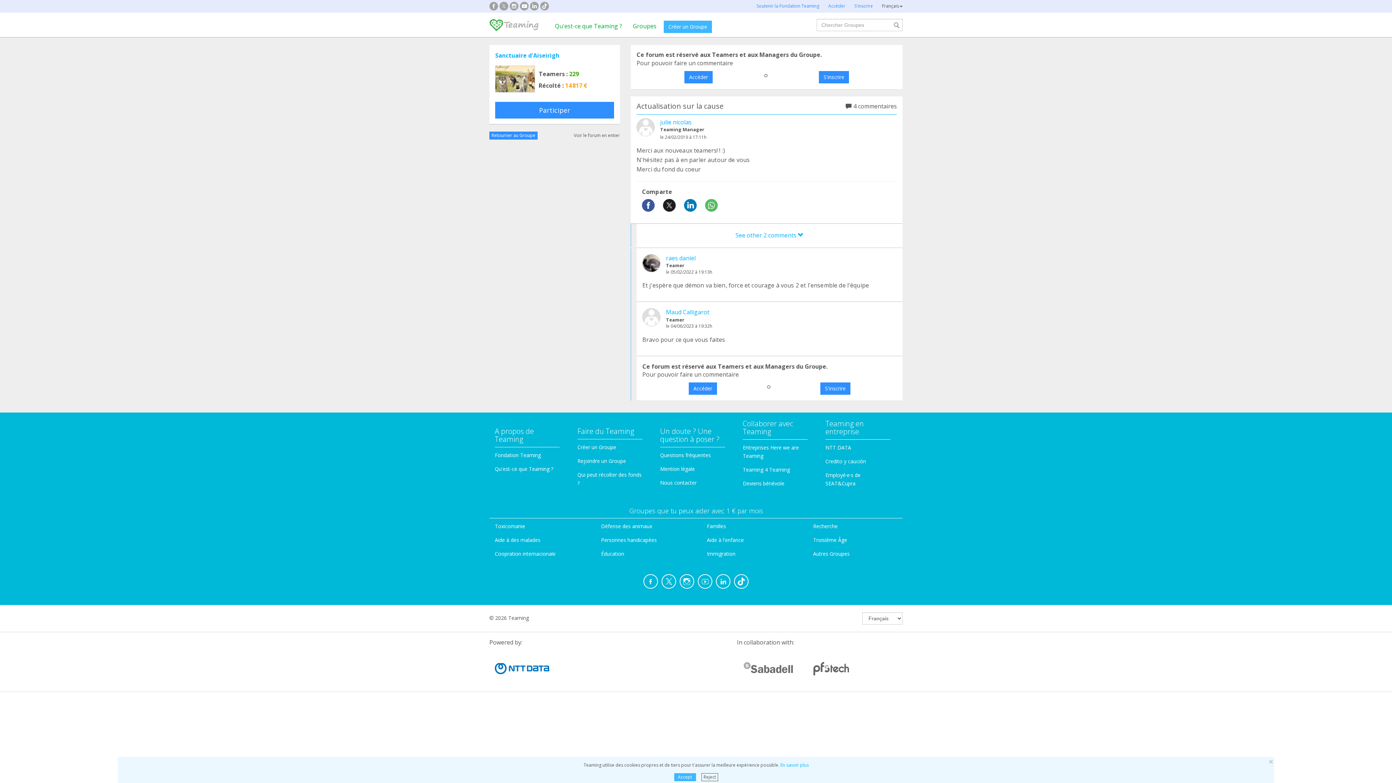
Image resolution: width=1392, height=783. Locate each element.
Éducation (612, 553)
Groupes (644, 26)
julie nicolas (676, 122)
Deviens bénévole (763, 483)
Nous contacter (678, 482)
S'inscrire (834, 77)
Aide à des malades (517, 539)
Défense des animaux (626, 526)
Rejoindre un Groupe (601, 460)
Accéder (698, 77)
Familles (716, 526)
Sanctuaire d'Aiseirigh (527, 55)
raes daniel (681, 258)
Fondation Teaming (518, 455)
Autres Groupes (831, 553)
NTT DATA (838, 447)
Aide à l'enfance (725, 539)
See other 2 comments (767, 235)
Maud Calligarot (687, 312)
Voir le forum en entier (597, 135)
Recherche (825, 526)
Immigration (721, 553)
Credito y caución (845, 461)
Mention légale (677, 468)
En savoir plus (794, 765)
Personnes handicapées (629, 539)
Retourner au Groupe (513, 135)
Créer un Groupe (687, 26)
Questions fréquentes (685, 455)
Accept (685, 777)
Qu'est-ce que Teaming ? (588, 26)
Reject (710, 777)
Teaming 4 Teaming (766, 469)
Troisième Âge (830, 539)
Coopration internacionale (525, 553)
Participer (554, 110)
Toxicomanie (510, 526)
